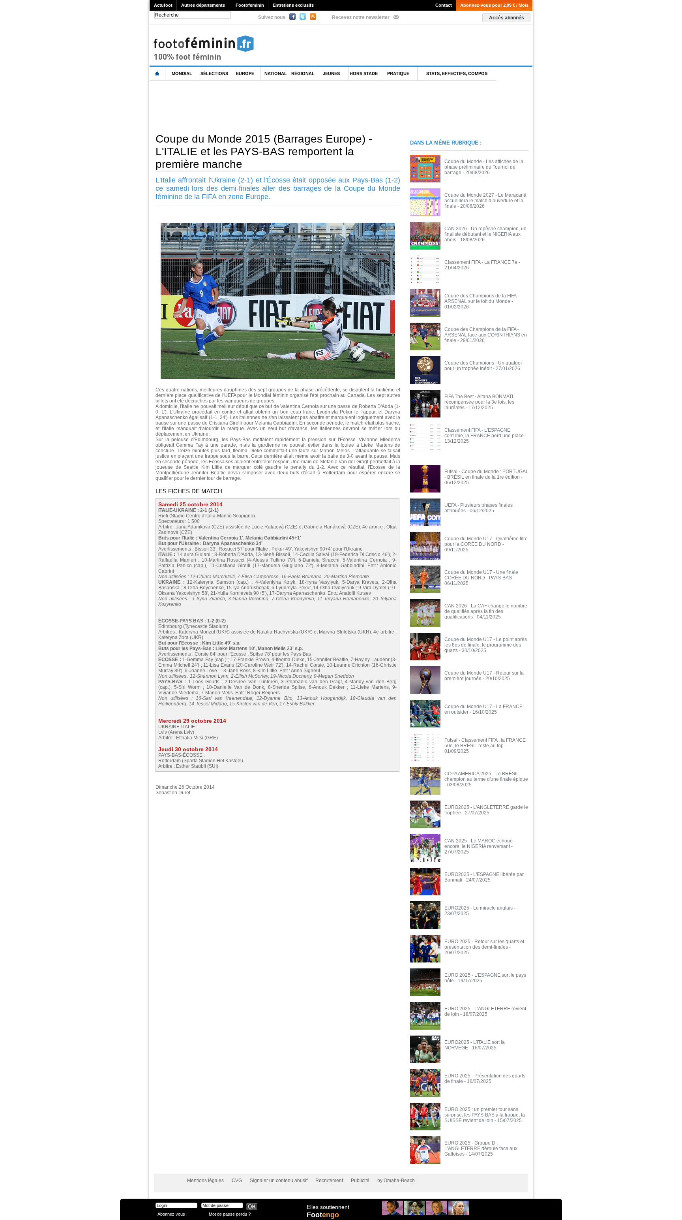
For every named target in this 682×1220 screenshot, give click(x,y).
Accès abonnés (506, 18)
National (275, 73)
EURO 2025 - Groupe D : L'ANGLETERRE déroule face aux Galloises (480, 1148)
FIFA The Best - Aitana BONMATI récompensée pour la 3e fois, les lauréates (479, 402)
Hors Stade (364, 73)
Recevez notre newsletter (361, 17)
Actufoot (163, 5)
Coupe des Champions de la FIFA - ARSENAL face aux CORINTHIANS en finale (485, 335)
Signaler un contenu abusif (278, 1180)
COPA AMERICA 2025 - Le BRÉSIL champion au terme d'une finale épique (486, 776)
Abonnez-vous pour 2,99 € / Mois (494, 5)
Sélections (214, 73)
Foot (323, 1215)
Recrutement (329, 1180)
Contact (443, 5)
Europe (245, 73)
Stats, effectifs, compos (456, 73)
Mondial (182, 73)
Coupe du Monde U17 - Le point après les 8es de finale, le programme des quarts (485, 645)
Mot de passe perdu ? (230, 1214)
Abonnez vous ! (172, 1214)
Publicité (360, 1180)
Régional (302, 73)
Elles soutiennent (328, 1207)
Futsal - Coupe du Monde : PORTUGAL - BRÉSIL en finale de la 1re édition (486, 474)
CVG (237, 1180)
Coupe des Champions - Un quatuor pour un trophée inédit (483, 365)
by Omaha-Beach (396, 1180)
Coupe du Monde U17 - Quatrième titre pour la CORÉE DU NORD (486, 541)
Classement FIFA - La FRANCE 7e (480, 262)
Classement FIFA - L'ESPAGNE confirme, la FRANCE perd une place (484, 432)
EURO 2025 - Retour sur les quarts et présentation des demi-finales (484, 944)
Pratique (398, 73)
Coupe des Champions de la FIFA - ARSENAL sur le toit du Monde (481, 298)
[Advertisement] (293, 106)
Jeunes (331, 73)
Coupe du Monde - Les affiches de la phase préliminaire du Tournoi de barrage (483, 167)
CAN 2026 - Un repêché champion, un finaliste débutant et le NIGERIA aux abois (485, 234)
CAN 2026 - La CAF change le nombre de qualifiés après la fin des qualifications (485, 611)
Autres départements (203, 5)
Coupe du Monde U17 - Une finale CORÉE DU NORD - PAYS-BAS (481, 575)
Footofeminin (250, 5)
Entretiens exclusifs (293, 5)
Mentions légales (205, 1180)
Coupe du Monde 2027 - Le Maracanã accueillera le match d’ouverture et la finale (485, 200)
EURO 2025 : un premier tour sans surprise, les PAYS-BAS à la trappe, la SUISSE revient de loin (484, 1115)
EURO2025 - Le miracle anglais (478, 908)
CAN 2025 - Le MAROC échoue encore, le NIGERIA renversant (478, 843)
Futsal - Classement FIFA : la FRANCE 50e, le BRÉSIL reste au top (485, 742)
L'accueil (157, 74)
